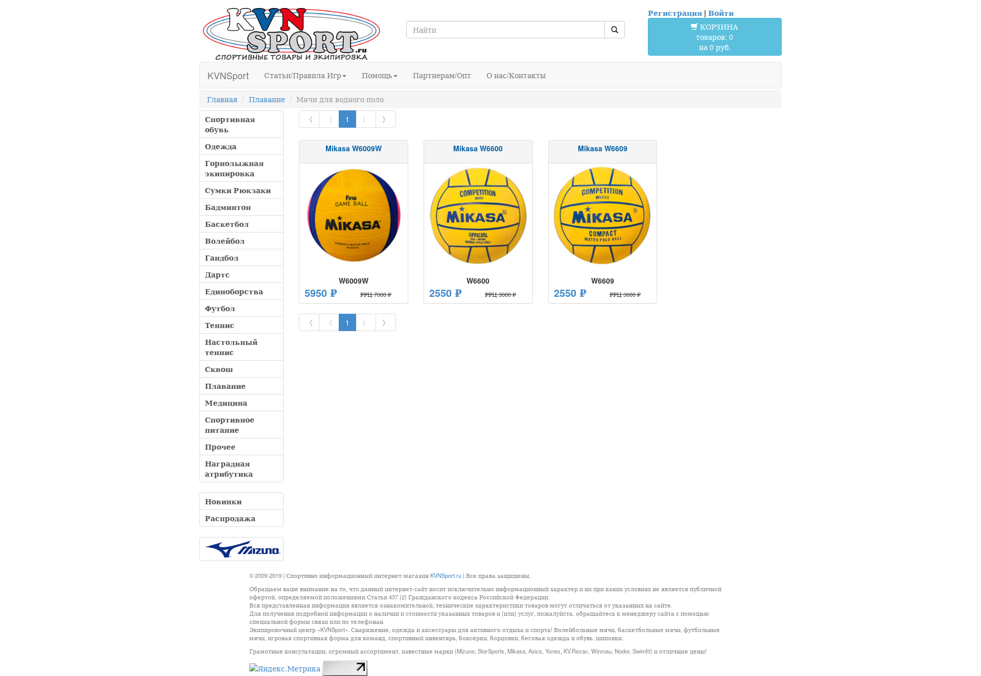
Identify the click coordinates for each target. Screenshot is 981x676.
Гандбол (222, 257)
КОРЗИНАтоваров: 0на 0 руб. (717, 36)
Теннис (220, 325)
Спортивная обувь (230, 124)
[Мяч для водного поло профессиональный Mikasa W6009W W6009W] (353, 215)
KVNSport (228, 75)
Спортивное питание (229, 424)
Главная (222, 99)
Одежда (221, 146)
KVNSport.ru (445, 575)
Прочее (220, 446)
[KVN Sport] (291, 33)
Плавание (267, 99)
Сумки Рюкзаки (238, 190)
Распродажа (230, 518)
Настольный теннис (231, 347)
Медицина (226, 403)
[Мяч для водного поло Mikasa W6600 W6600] (478, 215)
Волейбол (225, 241)
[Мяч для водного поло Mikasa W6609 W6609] (603, 215)
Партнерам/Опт (442, 75)
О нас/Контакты (516, 75)
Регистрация (675, 13)
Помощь (377, 75)
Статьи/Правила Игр (302, 75)
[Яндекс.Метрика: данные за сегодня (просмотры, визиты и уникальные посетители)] (284, 668)
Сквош (219, 369)
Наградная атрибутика (229, 468)
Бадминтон (228, 207)
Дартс (217, 274)
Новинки (223, 501)
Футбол (220, 308)
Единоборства (234, 291)
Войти (721, 13)
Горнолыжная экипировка (234, 168)
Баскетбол (227, 224)
